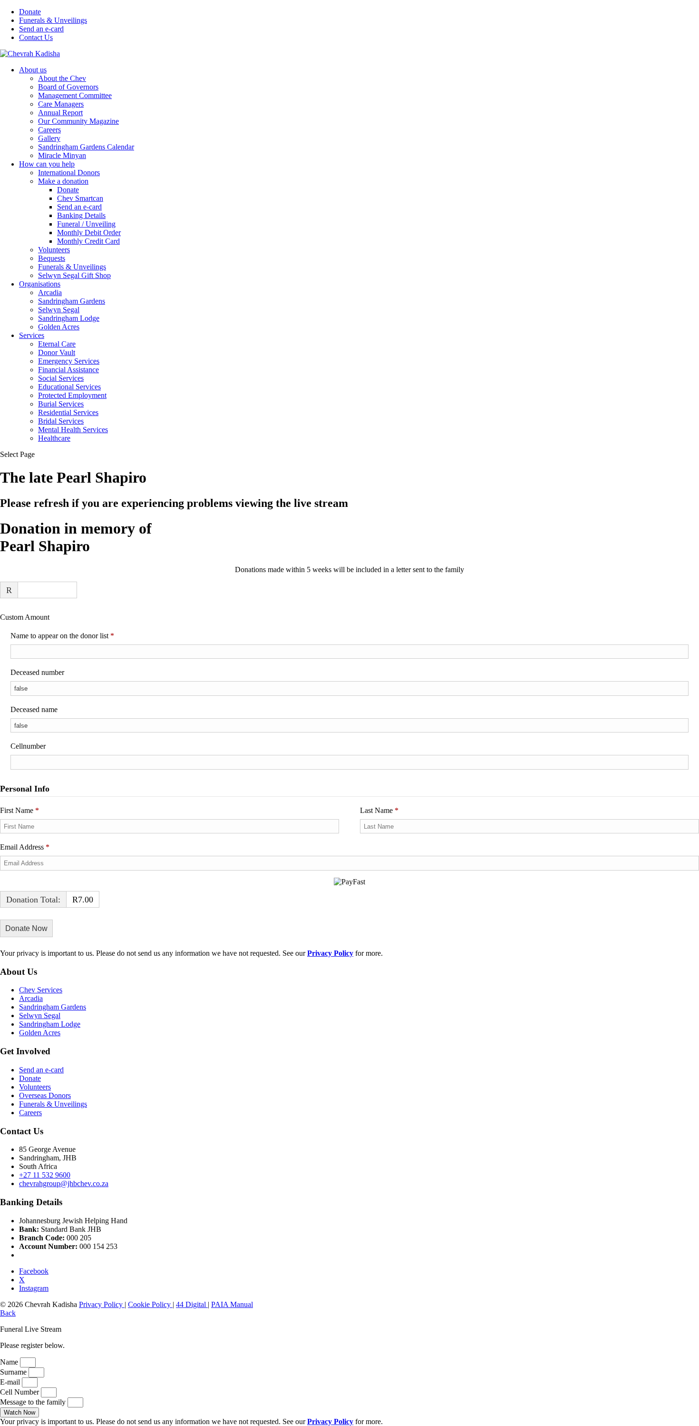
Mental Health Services (73, 430)
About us (33, 70)
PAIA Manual (232, 1304)
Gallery (49, 138)
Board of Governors (68, 87)
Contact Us (36, 37)
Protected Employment (72, 395)
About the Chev (62, 78)
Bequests (51, 258)
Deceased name (34, 709)
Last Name (379, 810)
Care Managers (61, 104)
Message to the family (34, 1402)
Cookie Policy (150, 1304)
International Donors (69, 172)
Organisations (39, 284)
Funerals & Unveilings (53, 20)
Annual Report (60, 113)
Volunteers (54, 250)
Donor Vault (56, 352)
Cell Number (20, 1392)
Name (10, 1362)
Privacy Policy (102, 1304)
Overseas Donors (45, 1095)
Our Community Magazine (78, 121)
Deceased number (37, 672)
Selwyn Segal (58, 310)
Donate (30, 12)
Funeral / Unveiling (86, 224)
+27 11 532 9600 (44, 1175)
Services (31, 335)
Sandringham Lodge (68, 318)
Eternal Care (57, 344)
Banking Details (81, 215)
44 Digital (192, 1304)
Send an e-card (41, 29)
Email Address (24, 847)
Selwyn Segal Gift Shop (74, 275)
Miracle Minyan (62, 155)
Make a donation (63, 181)
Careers (49, 130)
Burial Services (61, 404)
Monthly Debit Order (89, 232)
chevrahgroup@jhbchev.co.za (63, 1183)
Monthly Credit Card (88, 241)
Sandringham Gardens (71, 301)
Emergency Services (68, 361)
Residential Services (68, 412)
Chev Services (40, 990)
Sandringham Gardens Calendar (86, 147)
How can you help (47, 164)
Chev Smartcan (80, 198)
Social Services (61, 378)
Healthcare (54, 438)
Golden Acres (58, 327)
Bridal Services (61, 421)
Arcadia (50, 292)
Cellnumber (28, 746)
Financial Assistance (68, 370)
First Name (19, 810)
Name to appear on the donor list (75, 635)
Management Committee (75, 95)
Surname (14, 1372)
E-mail (11, 1382)
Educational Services (69, 387)
